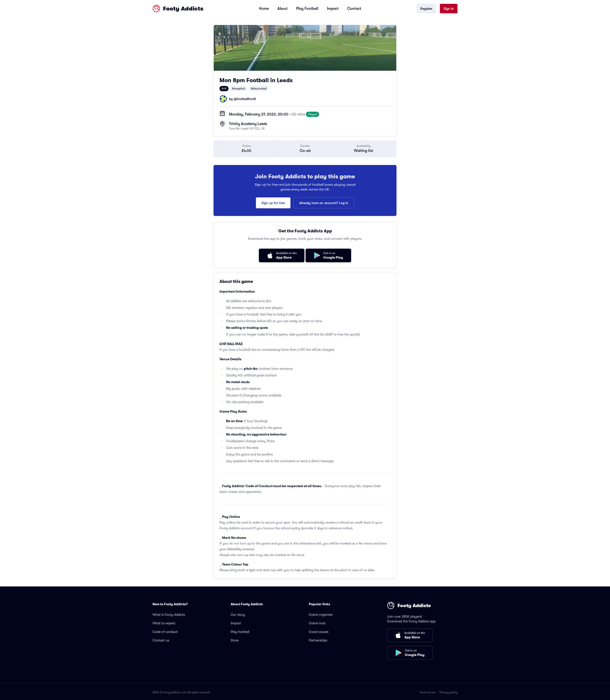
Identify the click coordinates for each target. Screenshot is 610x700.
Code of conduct (165, 632)
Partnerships (318, 640)
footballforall (246, 99)
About (282, 8)
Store (235, 640)
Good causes (318, 632)
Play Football (307, 8)
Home (264, 8)
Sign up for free (273, 203)
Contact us (160, 640)
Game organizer (321, 614)
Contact (354, 8)
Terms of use (427, 692)
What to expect (163, 623)
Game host (317, 623)
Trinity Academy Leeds (248, 124)
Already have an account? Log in (323, 203)
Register (426, 8)
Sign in (449, 8)
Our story (238, 614)
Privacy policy (448, 692)
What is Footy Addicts (168, 614)
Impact (333, 8)
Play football (240, 632)
